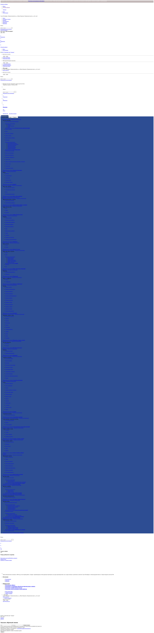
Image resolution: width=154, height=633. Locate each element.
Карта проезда (6, 70)
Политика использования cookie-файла (36, 1)
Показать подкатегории (16, 119)
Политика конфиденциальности (13, 587)
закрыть (2, 631)
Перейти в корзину (13, 558)
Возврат (4, 20)
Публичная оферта (10, 585)
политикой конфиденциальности (24, 628)
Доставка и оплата (6, 19)
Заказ (4, 18)
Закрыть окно (3, 559)
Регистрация (5, 12)
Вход (4, 11)
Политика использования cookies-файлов (16, 589)
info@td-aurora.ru (6, 601)
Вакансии (5, 22)
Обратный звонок (6, 58)
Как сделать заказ (8, 591)
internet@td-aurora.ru (7, 65)
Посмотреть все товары (17, 128)
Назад (10, 117)
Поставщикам (6, 21)
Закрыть (15, 117)
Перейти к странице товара (6, 560)
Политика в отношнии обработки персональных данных (20, 586)
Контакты (5, 23)
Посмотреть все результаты (6, 29)
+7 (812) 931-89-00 (6, 63)
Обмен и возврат (8, 593)
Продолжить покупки (4, 558)
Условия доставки (9, 592)
